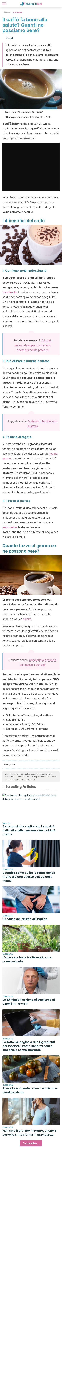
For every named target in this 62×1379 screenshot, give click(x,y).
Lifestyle (6, 12)
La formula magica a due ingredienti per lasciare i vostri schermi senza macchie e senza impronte (28, 1046)
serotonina (9, 527)
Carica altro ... (31, 1143)
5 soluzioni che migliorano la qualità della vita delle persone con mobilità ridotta (28, 830)
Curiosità (17, 12)
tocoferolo (9, 292)
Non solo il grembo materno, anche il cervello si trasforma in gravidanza (29, 1132)
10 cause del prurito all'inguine (24, 919)
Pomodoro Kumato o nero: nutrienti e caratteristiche (29, 1090)
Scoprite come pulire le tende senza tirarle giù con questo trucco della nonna (28, 876)
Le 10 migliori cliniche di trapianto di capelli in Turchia (28, 1001)
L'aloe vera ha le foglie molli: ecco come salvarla (27, 959)
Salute (6, 823)
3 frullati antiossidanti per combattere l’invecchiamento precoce (33, 345)
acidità (27, 619)
